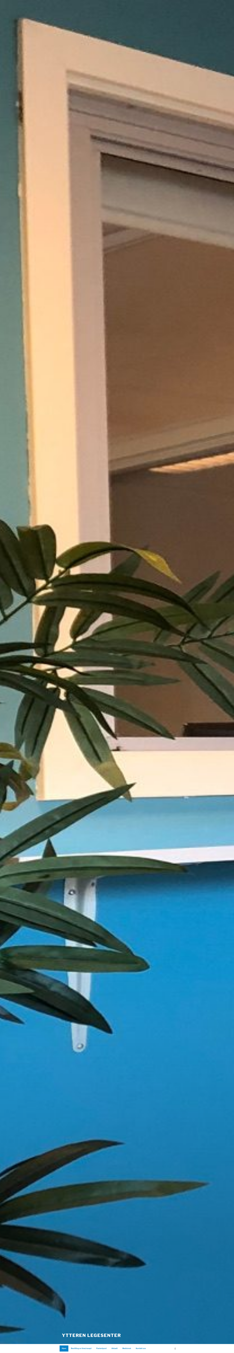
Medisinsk (126, 1348)
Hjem (64, 1348)
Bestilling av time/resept (81, 1348)
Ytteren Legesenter (91, 1335)
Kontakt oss (141, 1348)
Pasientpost (101, 1348)
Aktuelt (114, 1348)
